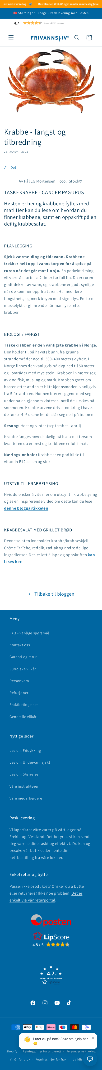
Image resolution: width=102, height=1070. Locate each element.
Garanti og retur (23, 656)
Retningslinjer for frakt (52, 1059)
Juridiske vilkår (22, 668)
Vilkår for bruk (20, 1059)
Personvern (19, 680)
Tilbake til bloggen (54, 594)
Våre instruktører (24, 786)
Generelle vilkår (23, 716)
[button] (50, 23)
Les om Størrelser (24, 774)
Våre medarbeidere (25, 798)
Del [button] (13, 167)
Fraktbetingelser (23, 704)
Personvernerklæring (81, 1051)
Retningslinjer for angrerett (42, 1051)
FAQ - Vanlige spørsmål (29, 633)
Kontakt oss (19, 644)
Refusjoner (18, 692)
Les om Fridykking (25, 750)
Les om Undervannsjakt (29, 762)
